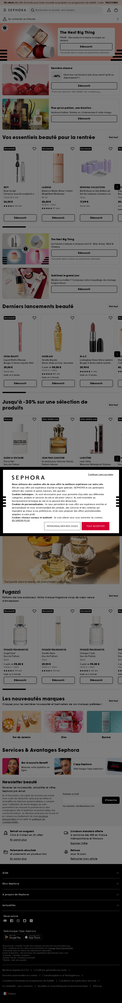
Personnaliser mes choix (62, 526)
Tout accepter (95, 526)
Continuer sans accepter (100, 474)
